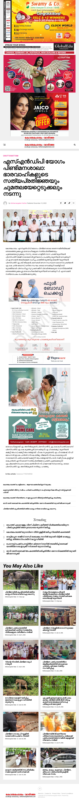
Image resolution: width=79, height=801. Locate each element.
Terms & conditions (67, 793)
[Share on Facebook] (61, 203)
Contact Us (48, 793)
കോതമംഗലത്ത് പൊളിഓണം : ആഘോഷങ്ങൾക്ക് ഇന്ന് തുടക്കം (27, 485)
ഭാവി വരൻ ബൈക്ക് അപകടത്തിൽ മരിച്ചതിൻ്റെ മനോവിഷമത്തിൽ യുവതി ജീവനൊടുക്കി (36, 503)
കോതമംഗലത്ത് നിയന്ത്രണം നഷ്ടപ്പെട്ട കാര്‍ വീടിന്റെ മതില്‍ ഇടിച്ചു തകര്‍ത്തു (32, 498)
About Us (41, 793)
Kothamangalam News (10, 597)
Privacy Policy (56, 793)
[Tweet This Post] (65, 203)
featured (20, 474)
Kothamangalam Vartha (18, 203)
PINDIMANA (27, 474)
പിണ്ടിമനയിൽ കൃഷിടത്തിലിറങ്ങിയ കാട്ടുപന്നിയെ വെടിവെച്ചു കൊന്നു (29, 509)
